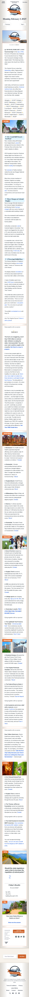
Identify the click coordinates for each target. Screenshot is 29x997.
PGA (19, 609)
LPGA (6, 611)
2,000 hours (10, 282)
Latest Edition (3, 2)
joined (17, 143)
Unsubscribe (7, 930)
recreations (19, 271)
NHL (13, 611)
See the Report (19, 696)
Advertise (25, 2)
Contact (14, 990)
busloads (9, 170)
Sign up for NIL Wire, (16, 598)
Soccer (12, 613)
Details (19, 460)
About (7, 990)
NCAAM (18, 611)
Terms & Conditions (11, 985)
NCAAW (7, 613)
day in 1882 (20, 52)
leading (11, 165)
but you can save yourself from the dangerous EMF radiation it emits (14, 843)
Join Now (21, 956)
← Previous (7, 24)
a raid (18, 226)
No (10, 878)
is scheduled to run (16, 311)
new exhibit (20, 263)
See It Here (17, 634)
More (16, 476)
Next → (23, 24)
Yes (10, 876)
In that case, (16, 250)
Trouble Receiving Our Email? (14, 2)
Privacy (20, 985)
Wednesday (8, 70)
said (6, 190)
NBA (9, 611)
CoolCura (11, 709)
